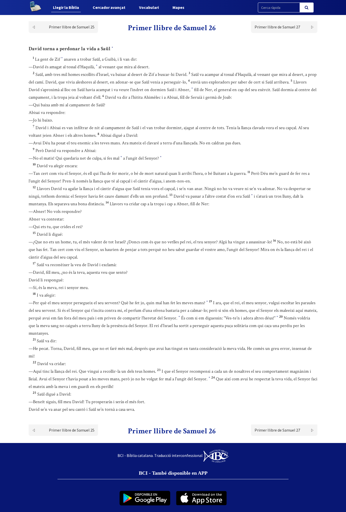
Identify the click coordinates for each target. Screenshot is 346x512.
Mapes (178, 7)
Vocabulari (149, 7)
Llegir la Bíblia (66, 7)
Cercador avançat (109, 7)
